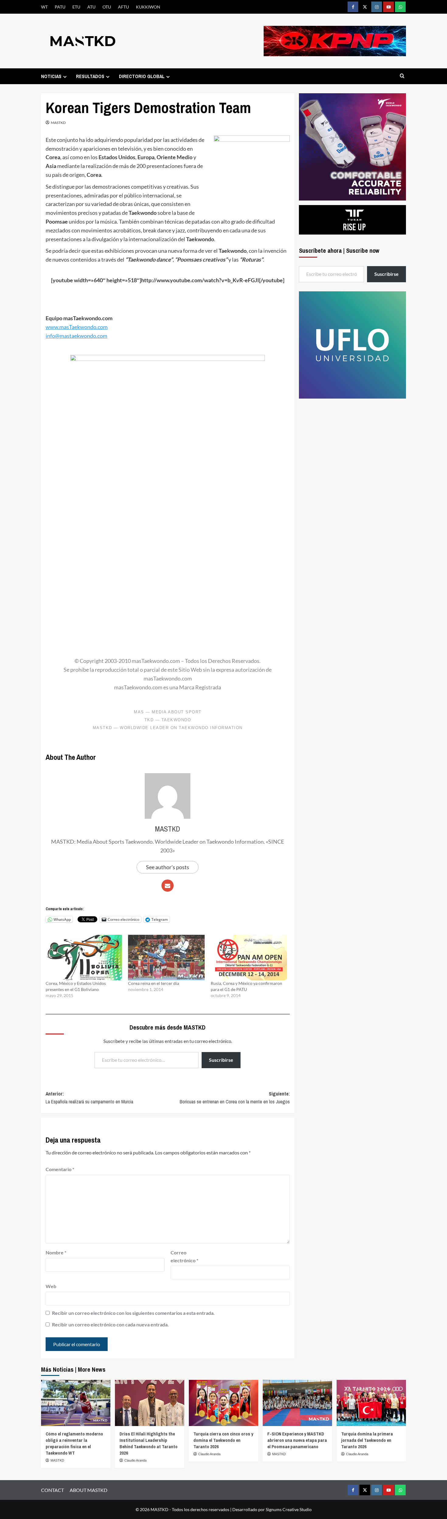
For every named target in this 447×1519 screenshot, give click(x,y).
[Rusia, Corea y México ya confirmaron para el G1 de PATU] (249, 957)
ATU (91, 6)
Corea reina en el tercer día (153, 983)
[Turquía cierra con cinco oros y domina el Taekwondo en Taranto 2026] (223, 1403)
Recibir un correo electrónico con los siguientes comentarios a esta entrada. (133, 1313)
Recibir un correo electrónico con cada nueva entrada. (110, 1324)
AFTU (123, 6)
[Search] (402, 76)
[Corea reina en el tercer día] (166, 957)
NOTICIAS (51, 76)
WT (44, 6)
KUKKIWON (148, 6)
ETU (76, 6)
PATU (60, 6)
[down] (64, 76)
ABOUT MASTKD (88, 1490)
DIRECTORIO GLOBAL (142, 76)
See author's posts (167, 867)
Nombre (56, 1252)
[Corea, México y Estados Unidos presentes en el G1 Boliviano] (84, 957)
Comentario (60, 1169)
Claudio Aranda (135, 1460)
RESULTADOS (90, 76)
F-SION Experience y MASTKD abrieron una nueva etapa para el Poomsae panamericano (297, 1440)
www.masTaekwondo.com (77, 327)
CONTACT (52, 1490)
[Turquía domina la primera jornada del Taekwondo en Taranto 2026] (371, 1403)
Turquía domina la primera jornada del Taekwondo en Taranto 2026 (367, 1440)
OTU (106, 6)
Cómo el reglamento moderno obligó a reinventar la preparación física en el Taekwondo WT (74, 1443)
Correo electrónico (184, 1256)
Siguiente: (234, 1097)
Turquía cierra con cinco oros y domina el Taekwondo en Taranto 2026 (223, 1440)
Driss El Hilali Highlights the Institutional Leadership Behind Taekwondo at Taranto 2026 (149, 1443)
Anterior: (89, 1097)
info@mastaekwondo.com (76, 335)
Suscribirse (221, 1060)
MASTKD (58, 122)
